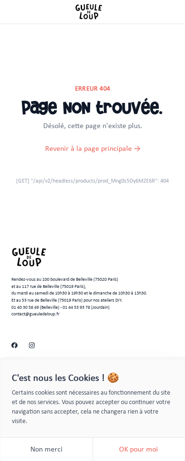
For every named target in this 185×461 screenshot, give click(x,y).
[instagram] (32, 345)
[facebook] (14, 345)
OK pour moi (138, 448)
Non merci (46, 448)
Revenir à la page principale (92, 148)
